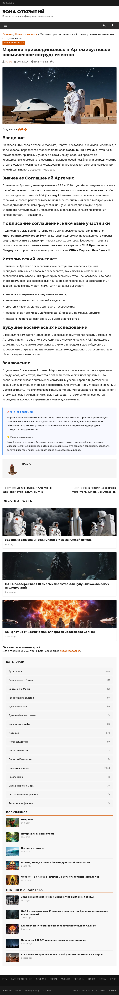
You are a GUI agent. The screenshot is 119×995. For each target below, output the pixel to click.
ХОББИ (102, 979)
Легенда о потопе (32, 848)
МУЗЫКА (65, 979)
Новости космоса (26, 34)
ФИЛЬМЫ (41, 979)
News (18, 990)
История (14, 733)
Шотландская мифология (23, 794)
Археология (15, 671)
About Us (7, 990)
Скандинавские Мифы (21, 785)
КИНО (113, 979)
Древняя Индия (18, 706)
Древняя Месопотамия (22, 715)
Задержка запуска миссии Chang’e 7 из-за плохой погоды (48, 539)
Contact (47, 990)
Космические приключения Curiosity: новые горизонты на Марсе (62, 954)
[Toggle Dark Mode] (113, 25)
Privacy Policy (32, 990)
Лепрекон (27, 819)
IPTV (4, 979)
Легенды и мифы (18, 750)
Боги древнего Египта (21, 680)
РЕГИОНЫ (79, 979)
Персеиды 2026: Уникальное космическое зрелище (53, 940)
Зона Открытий (23, 11)
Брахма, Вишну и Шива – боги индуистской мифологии (55, 862)
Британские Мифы (19, 689)
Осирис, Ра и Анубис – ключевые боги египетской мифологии (60, 876)
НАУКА (91, 979)
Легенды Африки (18, 741)
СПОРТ (53, 979)
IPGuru (8, 61)
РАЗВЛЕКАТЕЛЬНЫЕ (21, 979)
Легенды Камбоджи (20, 759)
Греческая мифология (21, 697)
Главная (7, 34)
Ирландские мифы (19, 724)
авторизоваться (70, 650)
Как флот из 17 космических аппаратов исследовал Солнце (50, 631)
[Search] (104, 25)
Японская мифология (21, 803)
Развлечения (16, 777)
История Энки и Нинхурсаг (37, 833)
